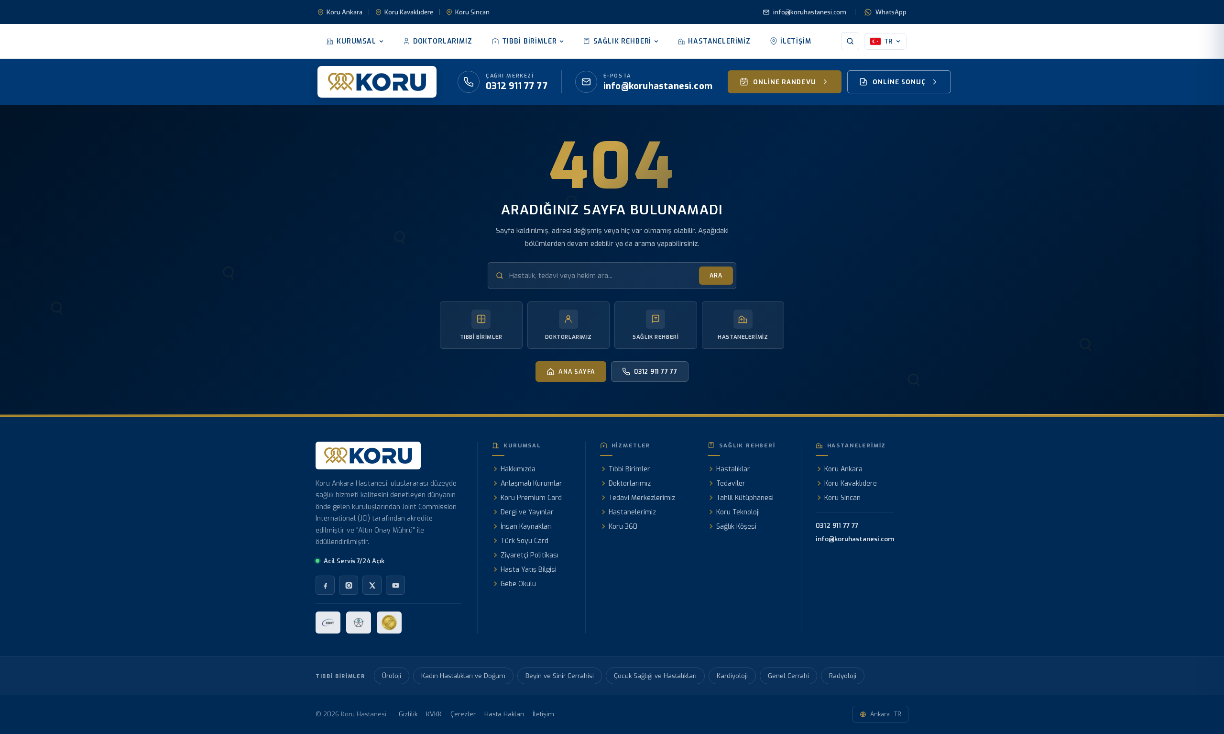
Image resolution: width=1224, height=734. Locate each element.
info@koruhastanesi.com (809, 12)
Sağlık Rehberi (622, 41)
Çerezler (463, 714)
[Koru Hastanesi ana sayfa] (377, 82)
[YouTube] (395, 585)
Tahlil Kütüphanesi (745, 497)
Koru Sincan (472, 12)
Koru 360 (623, 526)
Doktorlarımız (442, 41)
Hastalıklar (733, 469)
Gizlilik (408, 714)
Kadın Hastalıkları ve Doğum (463, 676)
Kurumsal (356, 41)
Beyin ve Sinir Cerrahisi (559, 676)
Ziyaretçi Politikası (529, 555)
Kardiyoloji (732, 676)
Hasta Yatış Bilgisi (529, 569)
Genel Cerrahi (788, 676)
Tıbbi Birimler (529, 41)
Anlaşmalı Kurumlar (531, 483)
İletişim (795, 41)
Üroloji (391, 676)
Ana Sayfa (576, 371)
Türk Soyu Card (524, 540)
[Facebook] (325, 585)
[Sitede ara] (850, 41)
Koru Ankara (344, 12)
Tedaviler (730, 483)
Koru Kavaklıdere (408, 12)
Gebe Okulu (518, 584)
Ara (716, 275)
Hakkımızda (518, 469)
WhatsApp (891, 12)
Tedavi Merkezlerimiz (642, 497)
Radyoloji (842, 676)
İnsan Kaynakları (526, 526)
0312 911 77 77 (656, 371)
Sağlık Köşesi (736, 526)
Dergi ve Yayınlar (527, 512)
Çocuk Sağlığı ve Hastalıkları (655, 676)
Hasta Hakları (504, 714)
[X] (372, 585)
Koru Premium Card (531, 497)
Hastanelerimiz (719, 41)
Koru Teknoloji (738, 512)
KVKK (434, 714)
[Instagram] (348, 585)
